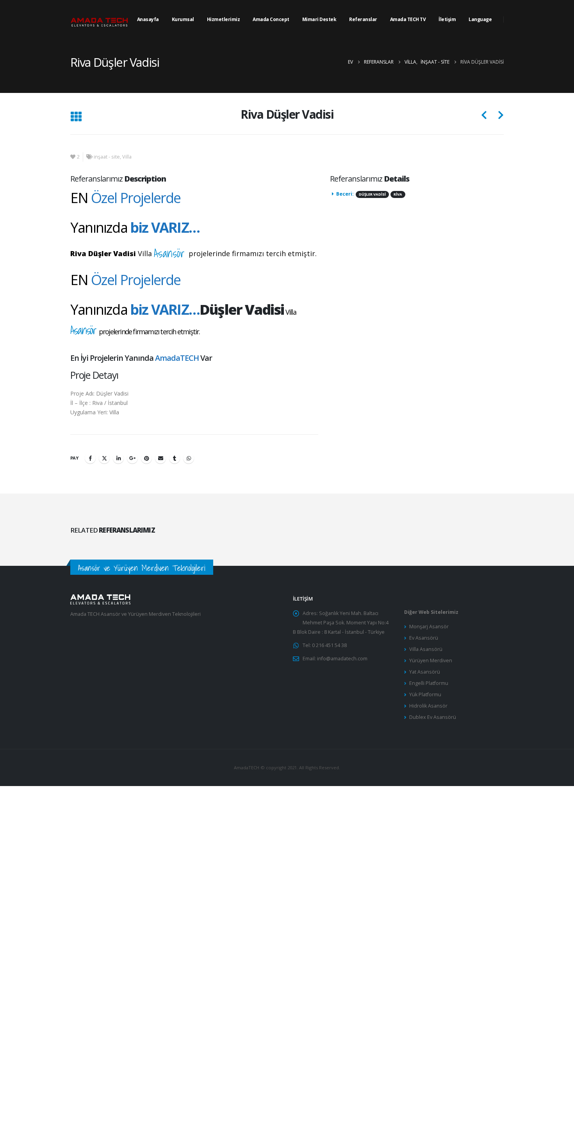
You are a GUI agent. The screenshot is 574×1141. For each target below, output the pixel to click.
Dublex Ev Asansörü (432, 717)
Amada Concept (271, 19)
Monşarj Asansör (429, 626)
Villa (127, 156)
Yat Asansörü (424, 672)
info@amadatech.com (342, 658)
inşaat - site (107, 156)
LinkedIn (118, 458)
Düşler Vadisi (372, 194)
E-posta (160, 458)
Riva (398, 194)
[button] (76, 117)
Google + (132, 458)
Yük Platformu (425, 694)
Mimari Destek (319, 19)
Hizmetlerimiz (223, 19)
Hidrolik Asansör (428, 705)
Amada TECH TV (408, 19)
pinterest (146, 458)
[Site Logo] (99, 20)
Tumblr (174, 458)
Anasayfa (148, 19)
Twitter (104, 458)
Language (480, 19)
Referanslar (363, 19)
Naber (188, 458)
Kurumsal (183, 19)
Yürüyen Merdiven (430, 660)
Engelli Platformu (428, 683)
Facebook (90, 458)
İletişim (447, 19)
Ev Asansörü (423, 638)
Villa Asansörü (425, 649)
